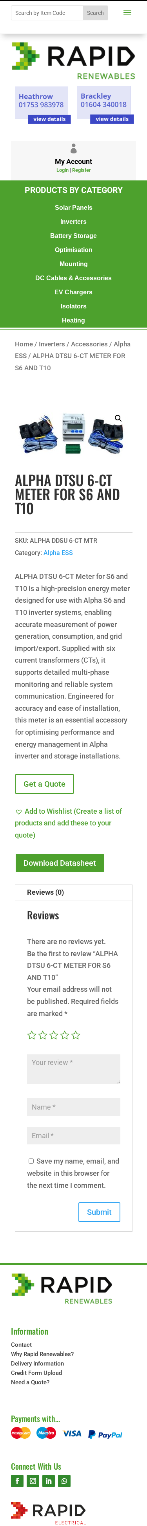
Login (62, 170)
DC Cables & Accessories (73, 277)
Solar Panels (74, 207)
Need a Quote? (30, 1382)
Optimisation (74, 249)
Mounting (74, 263)
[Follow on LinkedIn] (48, 1481)
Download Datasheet (60, 863)
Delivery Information (37, 1363)
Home (24, 344)
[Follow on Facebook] (17, 1481)
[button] (118, 418)
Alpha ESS (58, 553)
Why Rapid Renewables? (42, 1354)
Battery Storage (73, 235)
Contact (21, 1344)
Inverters (73, 221)
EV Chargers (73, 291)
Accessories (89, 344)
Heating (73, 320)
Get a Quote (44, 784)
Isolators (74, 306)
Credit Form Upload (36, 1372)
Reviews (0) (45, 892)
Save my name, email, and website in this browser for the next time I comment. (73, 1173)
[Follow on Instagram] (33, 1481)
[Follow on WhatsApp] (64, 1481)
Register (81, 170)
